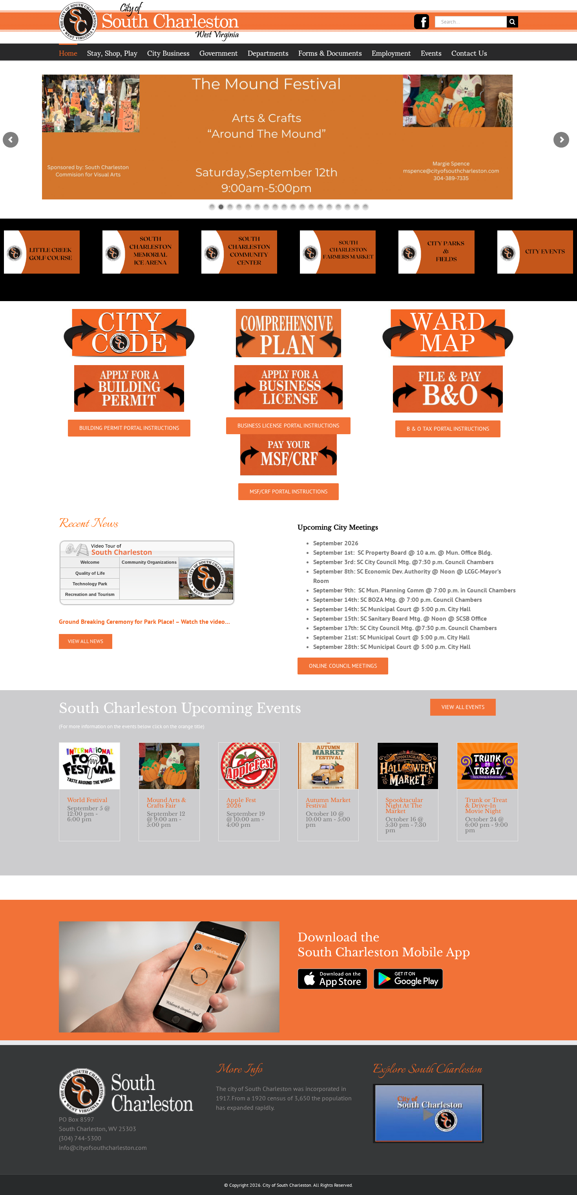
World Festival (87, 800)
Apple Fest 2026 (241, 803)
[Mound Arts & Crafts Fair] (169, 766)
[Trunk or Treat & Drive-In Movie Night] (487, 766)
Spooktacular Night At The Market (404, 806)
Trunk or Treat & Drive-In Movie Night (486, 806)
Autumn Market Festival (328, 803)
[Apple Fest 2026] (249, 766)
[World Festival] (89, 766)
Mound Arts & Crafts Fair (166, 803)
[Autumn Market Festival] (328, 766)
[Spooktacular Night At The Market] (408, 766)
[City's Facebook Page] (421, 21)
